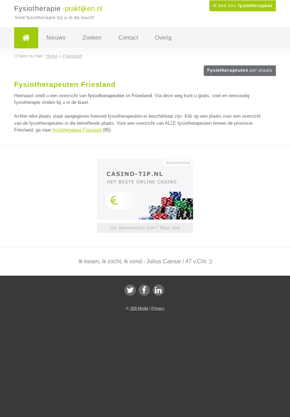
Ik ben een (242, 5)
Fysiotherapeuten (239, 70)
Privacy (157, 308)
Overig (163, 38)
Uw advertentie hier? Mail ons (145, 227)
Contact (128, 38)
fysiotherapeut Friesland (77, 130)
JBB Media (139, 308)
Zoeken (92, 38)
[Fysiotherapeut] (26, 37)
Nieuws (55, 38)
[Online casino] (150, 161)
